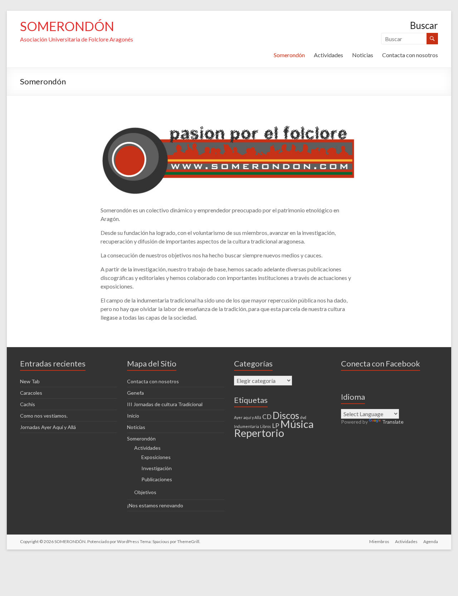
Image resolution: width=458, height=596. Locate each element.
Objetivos (145, 492)
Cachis (27, 404)
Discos (286, 415)
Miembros (379, 541)
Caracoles (31, 393)
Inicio (133, 416)
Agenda (430, 541)
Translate (393, 422)
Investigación (156, 468)
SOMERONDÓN (67, 26)
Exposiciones (156, 457)
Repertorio (259, 433)
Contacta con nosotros (410, 54)
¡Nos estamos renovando (155, 505)
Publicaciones (156, 479)
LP (275, 425)
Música (297, 424)
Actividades (328, 54)
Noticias (362, 54)
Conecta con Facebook (380, 363)
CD (267, 416)
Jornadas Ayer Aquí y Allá (48, 427)
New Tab (30, 381)
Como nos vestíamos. (44, 416)
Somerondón (289, 54)
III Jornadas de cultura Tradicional (165, 404)
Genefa (135, 393)
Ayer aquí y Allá (247, 417)
